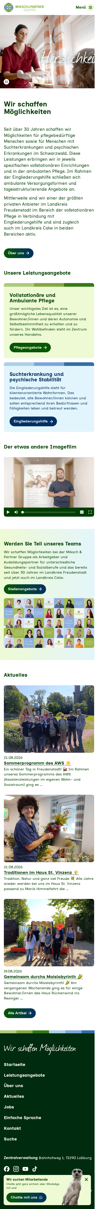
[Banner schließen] (86, 1179)
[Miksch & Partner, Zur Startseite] (24, 7)
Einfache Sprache (22, 1117)
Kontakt (12, 1128)
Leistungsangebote (24, 1075)
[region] (49, 482)
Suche (10, 1139)
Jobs (9, 1107)
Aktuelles (14, 1096)
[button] (8, 512)
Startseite (14, 1064)
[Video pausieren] (6, 81)
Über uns (13, 1085)
